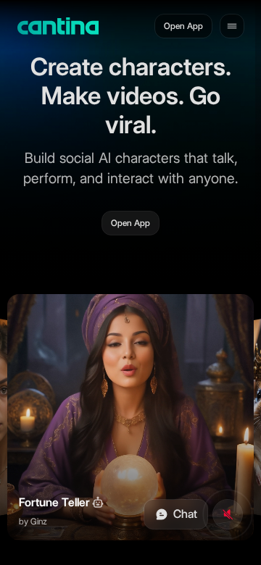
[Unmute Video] (227, 514)
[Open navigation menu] (232, 26)
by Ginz (33, 521)
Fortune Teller (54, 502)
